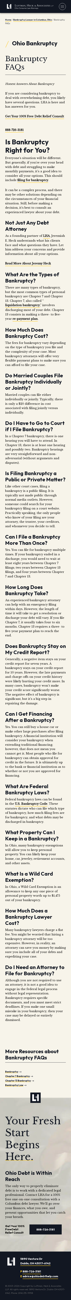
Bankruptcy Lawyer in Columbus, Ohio (32, 19)
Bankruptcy (11, 1071)
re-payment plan (25, 318)
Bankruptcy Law (14, 1085)
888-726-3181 (14, 130)
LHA (46, 235)
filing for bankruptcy (32, 180)
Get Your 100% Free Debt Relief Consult (34, 116)
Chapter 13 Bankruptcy (18, 1080)
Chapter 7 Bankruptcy (17, 1076)
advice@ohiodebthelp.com (40, 1276)
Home (8, 19)
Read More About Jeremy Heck (28, 263)
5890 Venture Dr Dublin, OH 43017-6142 (35, 1261)
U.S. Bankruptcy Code (31, 803)
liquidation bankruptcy (22, 305)
